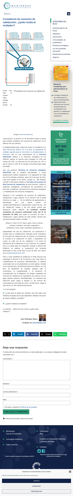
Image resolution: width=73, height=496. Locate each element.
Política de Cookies (45, 454)
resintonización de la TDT (16, 253)
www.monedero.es (26, 134)
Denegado (36, 486)
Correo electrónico (10, 392)
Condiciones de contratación (53, 456)
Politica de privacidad (55, 454)
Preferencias (36, 491)
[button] (70, 472)
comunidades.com (39, 323)
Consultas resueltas (47, 441)
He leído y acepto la (21, 407)
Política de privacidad (28, 407)
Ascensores (57, 37)
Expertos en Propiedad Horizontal (52, 439)
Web (4, 400)
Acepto (36, 481)
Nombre (6, 384)
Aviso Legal (64, 454)
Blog (41, 434)
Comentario (8, 359)
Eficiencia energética (60, 45)
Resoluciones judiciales (61, 54)
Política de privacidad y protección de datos (19, 418)
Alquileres (56, 34)
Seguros (56, 57)
